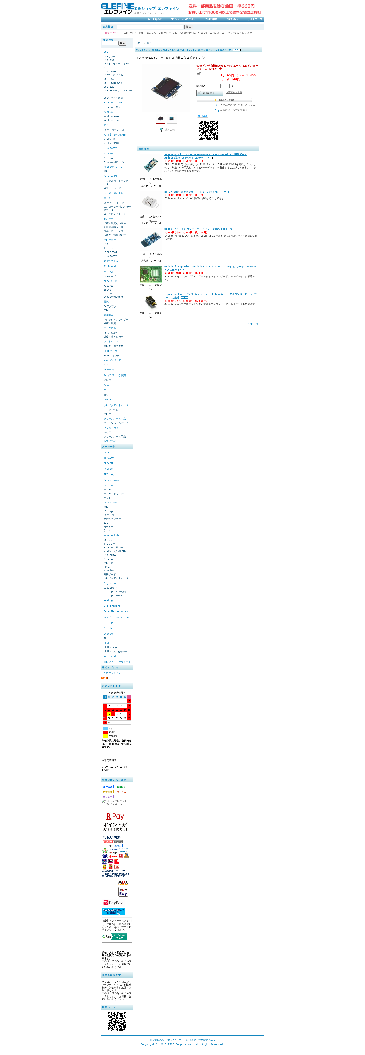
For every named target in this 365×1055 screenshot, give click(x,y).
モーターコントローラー (117, 192)
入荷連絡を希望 (234, 92)
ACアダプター (111, 306)
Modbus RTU (111, 116)
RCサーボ (109, 369)
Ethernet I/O (113, 102)
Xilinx (108, 285)
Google (108, 633)
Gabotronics (112, 480)
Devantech (110, 502)
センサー (108, 218)
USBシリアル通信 (113, 97)
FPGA (107, 566)
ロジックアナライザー (116, 319)
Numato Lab (111, 535)
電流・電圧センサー (115, 231)
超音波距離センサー (115, 227)
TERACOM (109, 457)
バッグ (107, 432)
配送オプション (112, 672)
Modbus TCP (111, 120)
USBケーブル (111, 276)
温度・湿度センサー (115, 223)
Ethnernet (110, 251)
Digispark (110, 158)
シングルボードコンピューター (117, 182)
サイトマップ (255, 19)
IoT (223, 33)
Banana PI (110, 176)
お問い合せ (232, 19)
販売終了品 (110, 441)
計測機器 (108, 314)
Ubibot (108, 643)
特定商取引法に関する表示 (201, 1040)
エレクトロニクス (113, 346)
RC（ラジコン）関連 (115, 375)
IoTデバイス (111, 260)
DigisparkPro (113, 595)
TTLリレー (110, 248)
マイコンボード (112, 360)
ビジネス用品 (111, 427)
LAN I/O (151, 33)
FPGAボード (110, 281)
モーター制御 (111, 409)
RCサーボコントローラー (117, 129)
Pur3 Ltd (110, 656)
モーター (108, 198)
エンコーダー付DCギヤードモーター (117, 208)
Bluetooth (110, 148)
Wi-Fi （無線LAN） (115, 134)
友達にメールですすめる (234, 110)
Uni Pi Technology (116, 617)
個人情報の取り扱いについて (165, 1040)
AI (105, 390)
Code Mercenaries (116, 611)
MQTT (141, 33)
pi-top (108, 622)
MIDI (107, 384)
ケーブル (108, 271)
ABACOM (108, 463)
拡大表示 (170, 129)
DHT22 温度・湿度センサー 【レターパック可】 (192, 191)
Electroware (112, 605)
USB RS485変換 (113, 83)
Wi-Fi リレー (112, 139)
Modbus (108, 111)
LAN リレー (165, 33)
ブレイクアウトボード (116, 405)
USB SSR (109, 60)
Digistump (110, 583)
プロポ (107, 379)
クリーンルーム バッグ (240, 33)
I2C (175, 33)
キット (107, 497)
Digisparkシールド (115, 591)
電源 (106, 301)
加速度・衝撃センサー (116, 234)
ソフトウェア (111, 341)
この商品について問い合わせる (237, 105)
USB (106, 51)
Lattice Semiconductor (113, 295)
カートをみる (155, 19)
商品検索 (108, 26)
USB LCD (109, 79)
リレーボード (111, 239)
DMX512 (108, 399)
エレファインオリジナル (117, 661)
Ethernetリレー (113, 107)
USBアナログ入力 (113, 75)
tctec (107, 452)
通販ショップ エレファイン (158, 8)
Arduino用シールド (115, 162)
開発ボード (110, 574)
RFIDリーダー (112, 351)
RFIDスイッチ (112, 355)
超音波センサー (112, 518)
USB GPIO (110, 71)
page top (253, 323)
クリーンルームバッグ (116, 423)
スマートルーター (113, 187)
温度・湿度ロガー (113, 336)
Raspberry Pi (188, 33)
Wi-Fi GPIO (111, 143)
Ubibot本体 (111, 647)
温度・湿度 (110, 323)
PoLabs (108, 468)
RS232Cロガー (112, 332)
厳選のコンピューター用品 (149, 13)
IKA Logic (110, 474)
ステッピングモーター (116, 213)
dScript (109, 511)
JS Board (110, 266)
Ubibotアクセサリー (116, 651)
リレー (107, 171)
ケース (107, 530)
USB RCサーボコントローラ (118, 92)
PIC (106, 365)
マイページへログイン (183, 19)
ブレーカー (110, 310)
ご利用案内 (211, 19)
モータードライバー (115, 494)
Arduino (202, 33)
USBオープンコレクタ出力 (117, 66)
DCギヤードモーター (115, 202)
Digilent (110, 628)
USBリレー (110, 56)
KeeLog (108, 600)
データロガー (111, 328)
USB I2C (109, 86)
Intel (107, 289)
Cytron (108, 485)
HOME (139, 43)
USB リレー (130, 33)
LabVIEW (214, 33)
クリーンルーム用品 (115, 418)
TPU (106, 394)
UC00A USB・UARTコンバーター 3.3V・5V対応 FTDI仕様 (198, 229)
